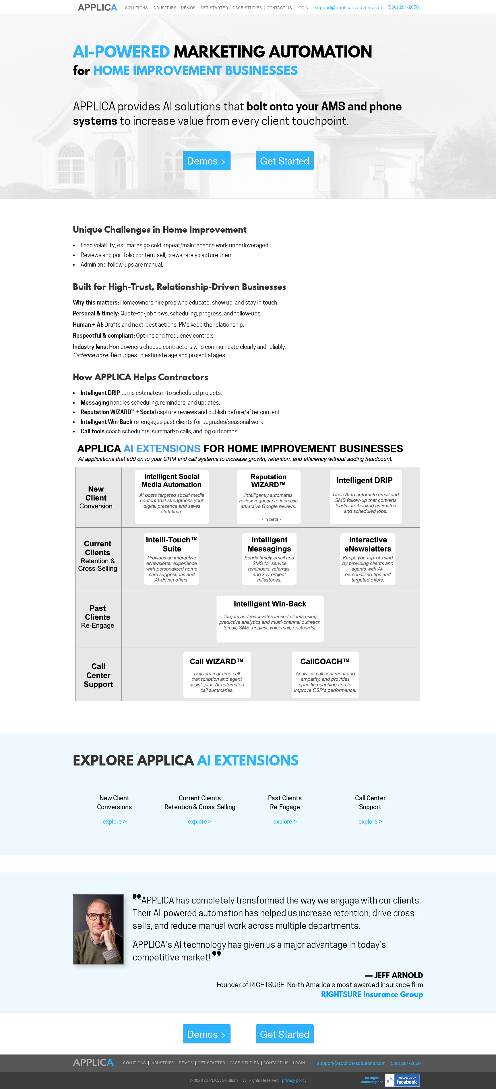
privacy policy (294, 1080)
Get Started (214, 7)
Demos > (206, 160)
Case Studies (244, 1062)
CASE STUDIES (247, 7)
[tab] (115, 809)
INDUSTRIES (164, 7)
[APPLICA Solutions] (97, 6)
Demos (188, 7)
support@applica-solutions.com (349, 7)
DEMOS (186, 1062)
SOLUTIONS (136, 7)
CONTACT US (279, 7)
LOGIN (303, 7)
